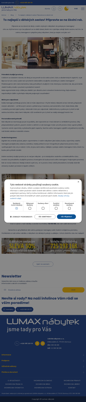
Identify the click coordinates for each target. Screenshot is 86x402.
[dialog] (43, 201)
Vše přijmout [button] (66, 217)
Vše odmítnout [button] (45, 217)
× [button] (78, 182)
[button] (21, 217)
